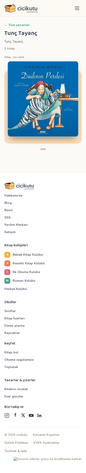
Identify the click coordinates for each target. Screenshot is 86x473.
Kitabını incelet (16, 389)
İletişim (10, 232)
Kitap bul (11, 352)
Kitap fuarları (14, 318)
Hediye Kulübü (15, 289)
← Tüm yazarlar (17, 25)
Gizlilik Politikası (16, 443)
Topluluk (11, 367)
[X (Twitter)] (23, 415)
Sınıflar (10, 311)
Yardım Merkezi (16, 225)
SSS (7, 217)
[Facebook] (15, 415)
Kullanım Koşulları (46, 435)
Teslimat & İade (15, 451)
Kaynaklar (12, 333)
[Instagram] (6, 415)
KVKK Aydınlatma (46, 443)
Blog (8, 203)
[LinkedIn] (39, 415)
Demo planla (14, 325)
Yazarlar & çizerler (20, 380)
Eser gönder (13, 396)
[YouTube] (31, 415)
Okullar (10, 302)
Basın (8, 210)
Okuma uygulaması (19, 359)
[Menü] (77, 8)
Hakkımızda (13, 195)
